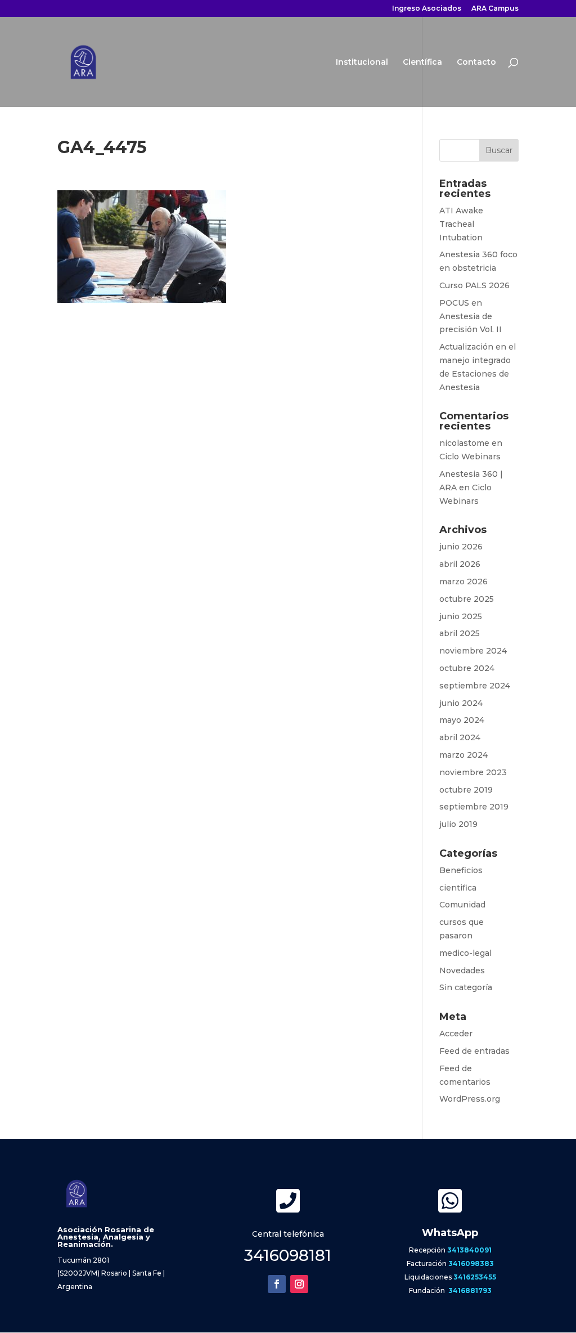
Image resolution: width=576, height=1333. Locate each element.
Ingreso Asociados (426, 8)
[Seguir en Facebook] (277, 1284)
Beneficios (461, 870)
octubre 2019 (466, 790)
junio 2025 (460, 616)
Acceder (455, 1033)
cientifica (457, 888)
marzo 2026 (463, 581)
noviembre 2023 (473, 772)
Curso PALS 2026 (474, 285)
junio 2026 (461, 547)
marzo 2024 (463, 755)
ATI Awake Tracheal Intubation (461, 224)
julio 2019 (458, 824)
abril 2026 (459, 564)
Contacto (476, 62)
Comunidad (462, 905)
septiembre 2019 (473, 807)
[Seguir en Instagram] (299, 1284)
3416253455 (474, 1277)
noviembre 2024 (473, 651)
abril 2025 (459, 633)
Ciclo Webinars (470, 456)
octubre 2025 (466, 599)
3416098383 (471, 1263)
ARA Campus (495, 8)
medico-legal (465, 953)
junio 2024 (461, 703)
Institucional (362, 62)
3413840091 (469, 1250)
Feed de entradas (474, 1051)
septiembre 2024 (474, 686)
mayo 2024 (461, 720)
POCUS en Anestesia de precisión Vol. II (470, 316)
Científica (422, 62)
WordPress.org (469, 1099)
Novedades (462, 970)
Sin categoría (465, 987)
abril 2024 (459, 737)
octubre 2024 (466, 668)
